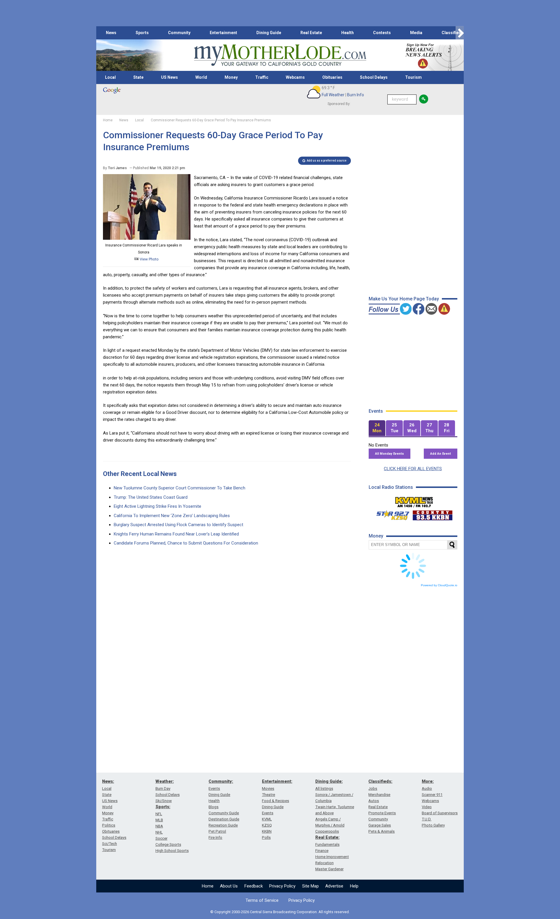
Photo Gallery (433, 825)
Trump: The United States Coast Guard (151, 497)
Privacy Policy (282, 886)
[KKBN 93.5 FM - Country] (432, 513)
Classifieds (452, 32)
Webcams (295, 77)
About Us (229, 886)
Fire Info (215, 837)
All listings (324, 788)
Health (347, 32)
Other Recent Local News (140, 473)
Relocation (324, 863)
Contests (382, 32)
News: (108, 781)
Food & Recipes (275, 801)
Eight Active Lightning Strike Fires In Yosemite (157, 506)
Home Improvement (332, 857)
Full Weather (333, 94)
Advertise (334, 886)
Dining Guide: (329, 781)
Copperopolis (327, 831)
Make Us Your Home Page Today (404, 299)
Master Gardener (329, 869)
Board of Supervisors (440, 813)
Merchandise (379, 794)
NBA (159, 826)
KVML (267, 819)
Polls (266, 837)
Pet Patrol (217, 831)
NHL (159, 832)
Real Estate (311, 32)
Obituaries (332, 77)
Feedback (253, 886)
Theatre (268, 794)
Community (179, 32)
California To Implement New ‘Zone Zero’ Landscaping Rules (172, 515)
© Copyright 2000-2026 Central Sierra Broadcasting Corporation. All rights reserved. (280, 912)
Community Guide (224, 813)
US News (169, 77)
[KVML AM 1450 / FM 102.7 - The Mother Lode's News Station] (414, 500)
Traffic (261, 77)
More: (428, 781)
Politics (108, 825)
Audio (427, 788)
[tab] (377, 428)
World (201, 77)
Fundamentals (327, 844)
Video (427, 807)
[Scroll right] (460, 32)
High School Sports (172, 850)
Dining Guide (268, 32)
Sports (142, 32)
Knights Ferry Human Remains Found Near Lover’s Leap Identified (176, 534)
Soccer (161, 838)
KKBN (267, 831)
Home (208, 886)
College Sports (168, 844)
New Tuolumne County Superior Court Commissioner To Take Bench (179, 488)
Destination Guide (224, 819)
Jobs (372, 788)
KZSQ (267, 825)
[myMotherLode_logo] (280, 55)
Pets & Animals (381, 831)
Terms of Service (262, 900)
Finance (321, 850)
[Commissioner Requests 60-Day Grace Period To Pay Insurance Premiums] (146, 238)
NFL (158, 814)
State (138, 77)
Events (214, 788)
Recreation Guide (223, 825)
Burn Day (162, 788)
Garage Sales (379, 825)
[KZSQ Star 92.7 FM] (390, 513)
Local (110, 77)
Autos (373, 801)
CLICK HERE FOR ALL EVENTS (413, 468)
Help (354, 886)
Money (231, 77)
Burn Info (355, 94)
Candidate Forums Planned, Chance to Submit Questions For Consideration (186, 543)
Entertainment (223, 32)
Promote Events (382, 813)
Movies (268, 788)
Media (416, 32)
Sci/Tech (109, 843)
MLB (159, 820)
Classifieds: (380, 781)
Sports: (162, 806)
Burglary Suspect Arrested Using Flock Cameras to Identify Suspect (178, 524)
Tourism (413, 77)
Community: (221, 781)
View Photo (149, 259)
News (111, 32)
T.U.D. (426, 819)
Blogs (213, 807)
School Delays (374, 77)
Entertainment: (277, 781)
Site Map (310, 886)
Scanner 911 (432, 794)
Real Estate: (327, 837)
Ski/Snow (163, 801)
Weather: (164, 781)
